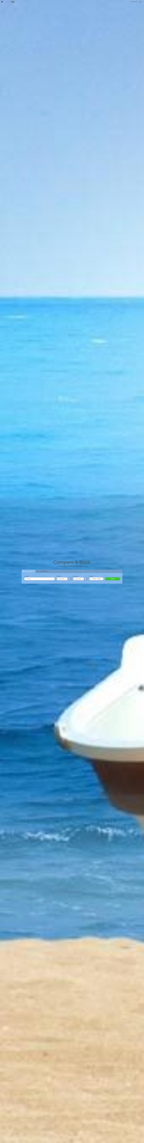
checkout (75, 576)
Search (112, 578)
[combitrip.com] (14, 1)
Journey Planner (42, 571)
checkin (59, 576)
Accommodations (29, 571)
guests (91, 576)
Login (140, 1)
